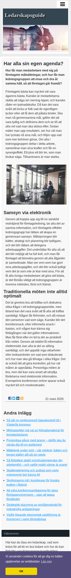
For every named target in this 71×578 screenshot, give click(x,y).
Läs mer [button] (46, 561)
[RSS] (21, 398)
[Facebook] (9, 398)
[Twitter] (13, 398)
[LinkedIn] (17, 398)
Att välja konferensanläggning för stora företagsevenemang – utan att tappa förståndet (32, 495)
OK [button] (21, 571)
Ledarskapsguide (25, 15)
